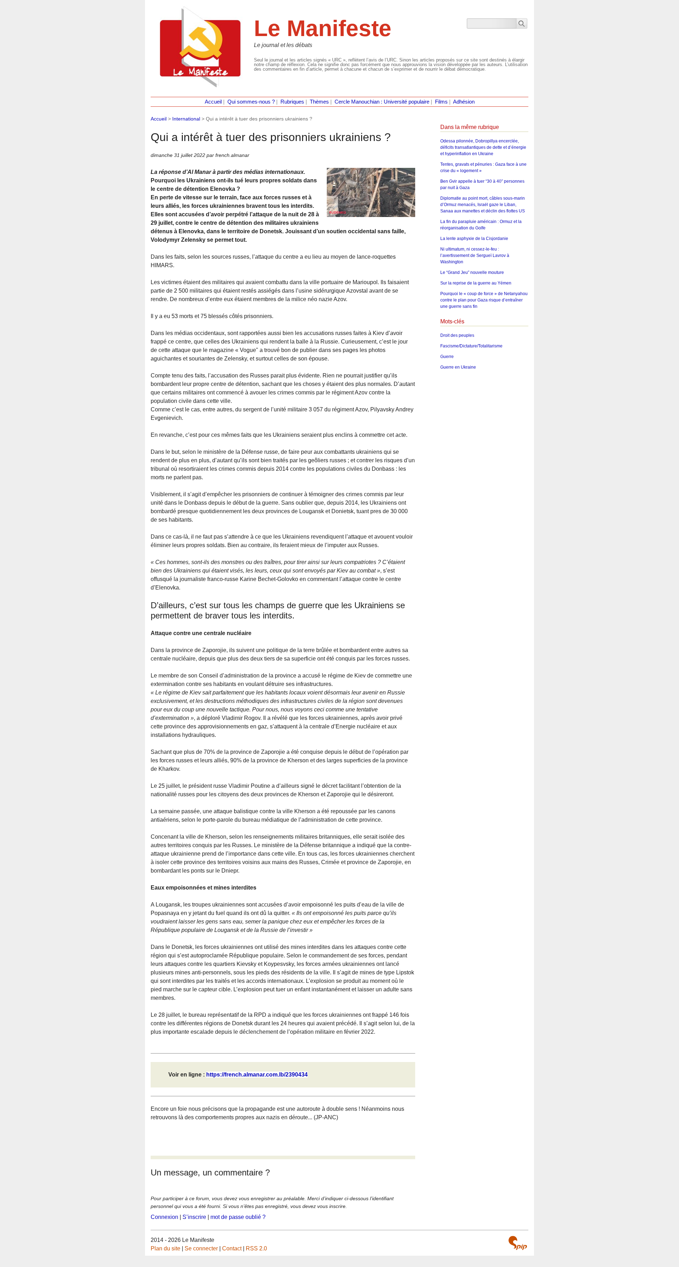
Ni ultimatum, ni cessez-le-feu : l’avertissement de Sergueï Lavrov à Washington (474, 255)
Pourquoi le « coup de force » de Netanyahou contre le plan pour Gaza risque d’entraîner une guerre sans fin (484, 300)
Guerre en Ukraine (458, 367)
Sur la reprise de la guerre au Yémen (475, 283)
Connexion (164, 1217)
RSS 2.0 (256, 1248)
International (186, 119)
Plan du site (165, 1248)
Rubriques (292, 102)
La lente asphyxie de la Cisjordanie (474, 238)
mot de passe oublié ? (238, 1217)
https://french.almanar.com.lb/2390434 (257, 1075)
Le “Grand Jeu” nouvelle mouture (472, 272)
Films (441, 102)
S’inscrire (194, 1217)
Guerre (447, 356)
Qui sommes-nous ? (251, 102)
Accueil (213, 102)
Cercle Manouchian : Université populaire (382, 102)
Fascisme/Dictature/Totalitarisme (471, 346)
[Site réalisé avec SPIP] (517, 1243)
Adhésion (464, 102)
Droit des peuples (457, 335)
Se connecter (201, 1248)
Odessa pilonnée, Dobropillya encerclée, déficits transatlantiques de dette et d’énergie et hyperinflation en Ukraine (483, 147)
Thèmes (319, 102)
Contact (232, 1248)
